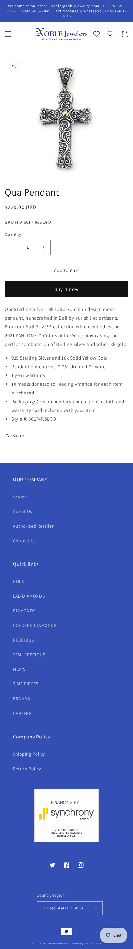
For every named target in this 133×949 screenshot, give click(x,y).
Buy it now (66, 289)
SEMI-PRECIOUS (29, 654)
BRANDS (21, 699)
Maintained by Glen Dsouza (82, 943)
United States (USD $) (63, 908)
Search (20, 497)
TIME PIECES (25, 684)
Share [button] (18, 435)
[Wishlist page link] (96, 34)
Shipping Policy (29, 754)
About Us (22, 511)
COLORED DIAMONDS (34, 625)
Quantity (13, 234)
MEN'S (19, 669)
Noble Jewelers (53, 943)
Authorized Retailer (33, 526)
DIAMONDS (24, 610)
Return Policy (27, 769)
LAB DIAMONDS (29, 596)
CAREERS (22, 713)
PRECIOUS (23, 640)
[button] (8, 34)
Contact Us (24, 540)
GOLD (19, 581)
